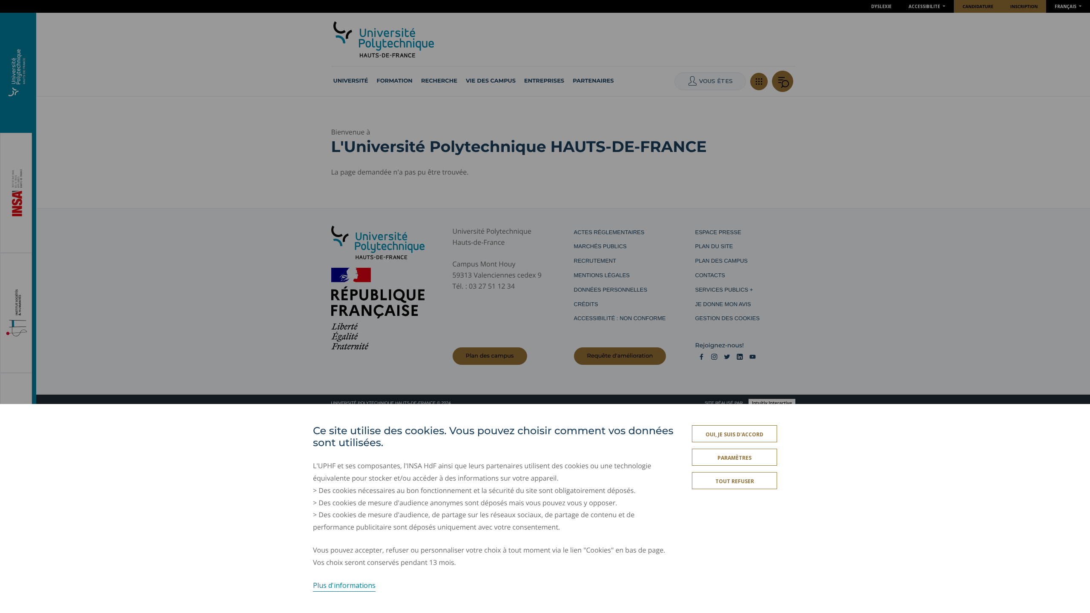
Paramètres (734, 457)
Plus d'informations (344, 585)
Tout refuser (734, 481)
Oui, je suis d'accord (734, 434)
